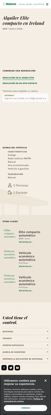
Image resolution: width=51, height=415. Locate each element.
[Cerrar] (45, 380)
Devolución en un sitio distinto (20, 83)
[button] (31, 4)
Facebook (4, 368)
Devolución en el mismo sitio (18, 77)
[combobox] (25, 97)
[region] (25, 395)
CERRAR (25, 408)
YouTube (17, 368)
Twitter (10, 368)
